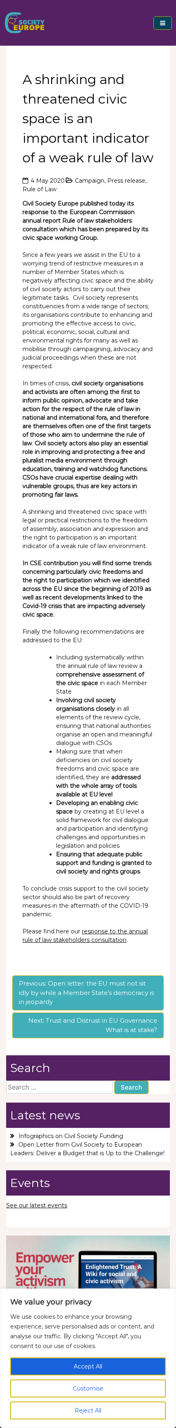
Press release (126, 180)
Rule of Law (39, 189)
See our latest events (36, 1205)
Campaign (89, 180)
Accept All (88, 1366)
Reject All (88, 1410)
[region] (88, 1358)
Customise (88, 1388)
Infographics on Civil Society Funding (70, 1136)
